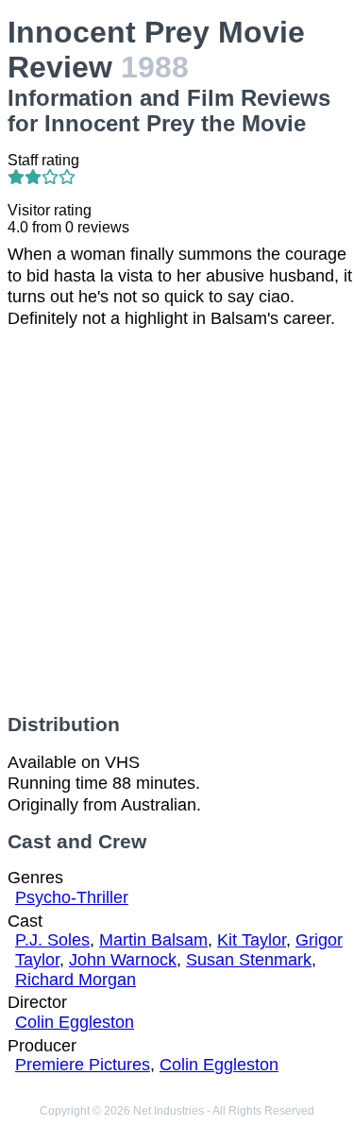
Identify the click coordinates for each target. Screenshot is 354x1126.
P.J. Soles (52, 939)
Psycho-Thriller (71, 897)
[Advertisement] (177, 521)
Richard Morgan (75, 979)
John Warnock (123, 959)
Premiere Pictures (82, 1064)
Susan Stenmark (249, 959)
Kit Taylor (251, 939)
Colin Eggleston (74, 1022)
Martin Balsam (153, 939)
